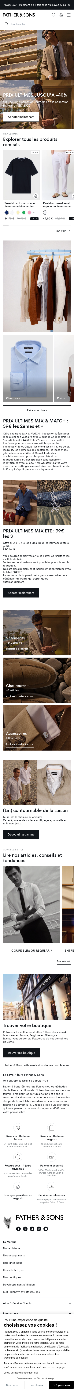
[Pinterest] (39, 1229)
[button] (68, 15)
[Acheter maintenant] (37, 79)
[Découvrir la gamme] (20, 782)
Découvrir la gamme (21, 834)
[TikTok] (32, 1229)
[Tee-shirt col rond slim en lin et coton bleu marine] (21, 179)
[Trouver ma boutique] (37, 997)
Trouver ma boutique (21, 1053)
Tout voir (60, 231)
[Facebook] (18, 1229)
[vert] (24, 212)
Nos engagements (14, 1255)
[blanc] (12, 212)
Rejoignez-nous (12, 1262)
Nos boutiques (12, 1277)
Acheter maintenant (21, 117)
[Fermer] (69, 5)
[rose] (29, 212)
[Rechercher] (6, 24)
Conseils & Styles (13, 1270)
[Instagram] (25, 1229)
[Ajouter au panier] (36, 196)
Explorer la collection (17, 648)
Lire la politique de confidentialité (21, 1372)
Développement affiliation (19, 1284)
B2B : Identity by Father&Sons (21, 1292)
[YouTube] (45, 1229)
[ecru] (18, 212)
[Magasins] (53, 15)
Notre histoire (11, 1248)
